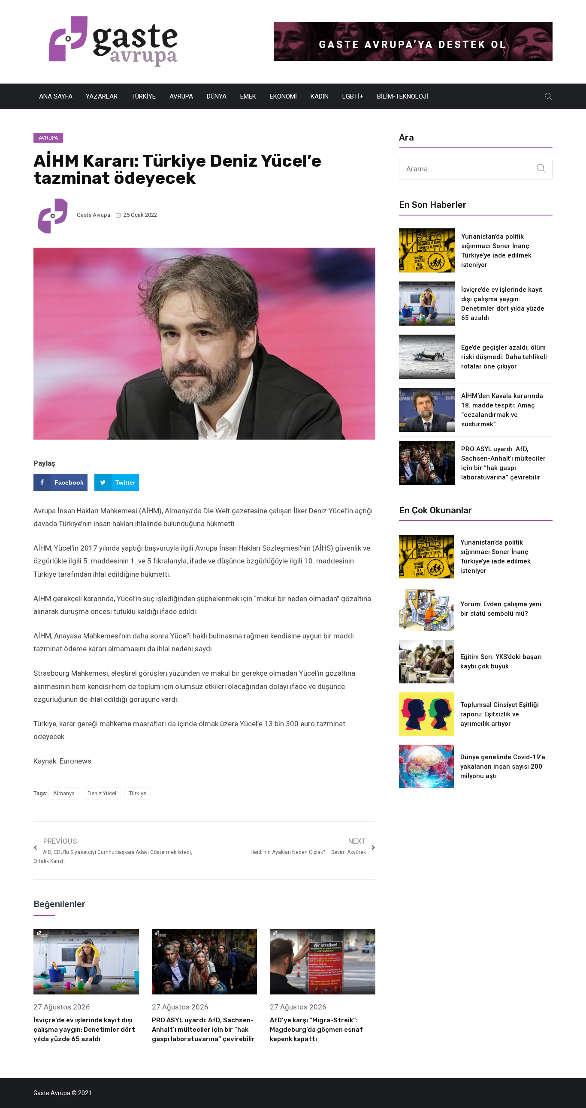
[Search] (541, 169)
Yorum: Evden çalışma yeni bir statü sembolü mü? (500, 608)
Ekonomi (283, 96)
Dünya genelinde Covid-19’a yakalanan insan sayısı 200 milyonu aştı (502, 766)
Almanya (64, 793)
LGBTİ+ (352, 96)
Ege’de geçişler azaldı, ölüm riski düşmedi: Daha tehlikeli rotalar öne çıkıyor (504, 357)
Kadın (320, 96)
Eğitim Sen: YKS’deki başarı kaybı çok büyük (501, 661)
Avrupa (181, 96)
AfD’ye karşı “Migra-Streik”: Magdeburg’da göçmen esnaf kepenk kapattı (316, 1029)
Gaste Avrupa (93, 215)
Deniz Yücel (102, 793)
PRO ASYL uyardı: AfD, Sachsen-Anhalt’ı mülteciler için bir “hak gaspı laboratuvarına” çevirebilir (203, 1029)
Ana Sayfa (55, 96)
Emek (248, 96)
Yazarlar (102, 96)
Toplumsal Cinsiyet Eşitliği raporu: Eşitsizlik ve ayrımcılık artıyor (499, 714)
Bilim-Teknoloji (402, 96)
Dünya (217, 96)
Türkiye (143, 96)
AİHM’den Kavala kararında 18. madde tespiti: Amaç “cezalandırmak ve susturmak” (502, 410)
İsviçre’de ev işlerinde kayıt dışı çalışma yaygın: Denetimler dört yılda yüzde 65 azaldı (84, 1029)
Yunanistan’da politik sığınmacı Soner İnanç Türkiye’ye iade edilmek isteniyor (496, 251)
